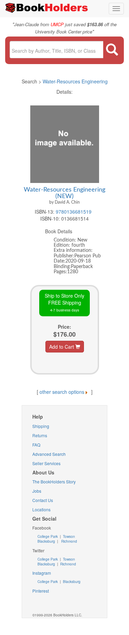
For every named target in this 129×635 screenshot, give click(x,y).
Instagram (41, 573)
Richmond (68, 541)
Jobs (36, 491)
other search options (62, 391)
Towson (68, 536)
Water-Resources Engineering (75, 81)
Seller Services (46, 463)
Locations (41, 509)
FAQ (36, 445)
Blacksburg (46, 541)
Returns (39, 435)
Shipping (40, 426)
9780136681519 (74, 211)
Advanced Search (49, 454)
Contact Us (42, 500)
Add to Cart (62, 346)
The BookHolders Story (54, 481)
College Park (48, 536)
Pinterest (40, 591)
